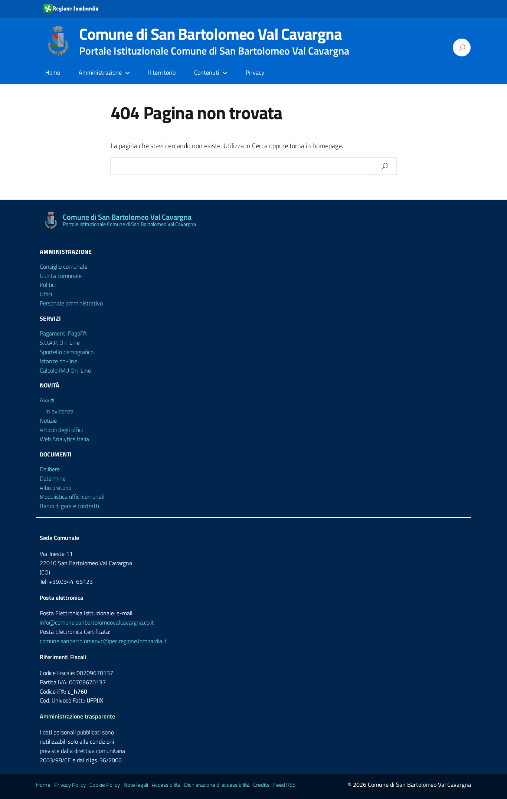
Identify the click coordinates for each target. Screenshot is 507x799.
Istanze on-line (58, 361)
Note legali (136, 784)
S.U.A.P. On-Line (60, 342)
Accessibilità (166, 784)
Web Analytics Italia (64, 439)
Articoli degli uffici (61, 429)
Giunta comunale (61, 275)
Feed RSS (284, 784)
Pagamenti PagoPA (63, 333)
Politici (48, 284)
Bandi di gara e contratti (69, 505)
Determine (53, 478)
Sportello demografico (67, 351)
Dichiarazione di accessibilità (216, 784)
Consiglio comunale (63, 266)
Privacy (255, 72)
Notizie (48, 420)
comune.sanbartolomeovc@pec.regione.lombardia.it (103, 640)
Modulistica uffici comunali (72, 496)
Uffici (46, 293)
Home (52, 72)
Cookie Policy (104, 784)
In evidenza (59, 411)
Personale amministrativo (71, 303)
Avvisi (47, 400)
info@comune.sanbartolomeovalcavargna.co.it (97, 622)
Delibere (50, 469)
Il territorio (162, 72)
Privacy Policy (70, 784)
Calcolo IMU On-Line (65, 370)
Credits (261, 784)
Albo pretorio (55, 487)
